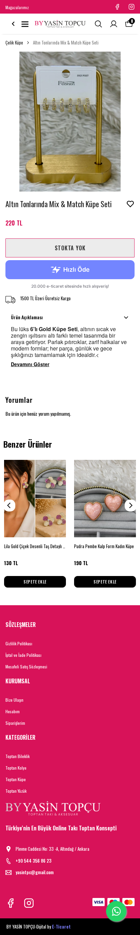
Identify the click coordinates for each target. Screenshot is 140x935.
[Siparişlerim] (113, 24)
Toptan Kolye (16, 768)
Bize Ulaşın (14, 700)
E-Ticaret (61, 926)
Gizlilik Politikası (18, 643)
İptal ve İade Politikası (23, 655)
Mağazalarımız (17, 7)
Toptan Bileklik (17, 756)
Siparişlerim (15, 723)
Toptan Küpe (15, 779)
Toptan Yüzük (16, 791)
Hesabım (12, 711)
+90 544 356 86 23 (33, 861)
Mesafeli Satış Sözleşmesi (26, 666)
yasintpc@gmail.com (35, 872)
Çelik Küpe (14, 42)
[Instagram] (29, 903)
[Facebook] (10, 903)
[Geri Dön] (13, 23)
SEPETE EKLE (35, 582)
